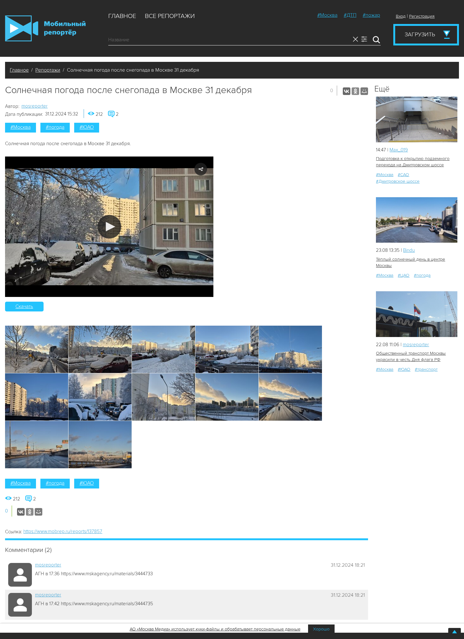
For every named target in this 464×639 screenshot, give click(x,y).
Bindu (409, 250)
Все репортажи (170, 16)
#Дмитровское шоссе (397, 181)
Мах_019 (399, 150)
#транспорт (426, 369)
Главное (122, 16)
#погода (55, 127)
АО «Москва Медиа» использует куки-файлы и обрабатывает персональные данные (215, 629)
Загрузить (420, 34)
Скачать (24, 306)
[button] (109, 227)
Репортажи (47, 70)
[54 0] (416, 314)
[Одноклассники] (355, 91)
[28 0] (416, 220)
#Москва (327, 15)
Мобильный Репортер (45, 28)
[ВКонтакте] (346, 91)
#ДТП (350, 15)
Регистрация (422, 16)
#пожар (371, 15)
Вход (401, 16)
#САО (403, 174)
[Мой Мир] (364, 91)
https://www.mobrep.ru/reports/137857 (62, 531)
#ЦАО (403, 275)
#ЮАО (87, 127)
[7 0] (416, 119)
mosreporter (34, 106)
